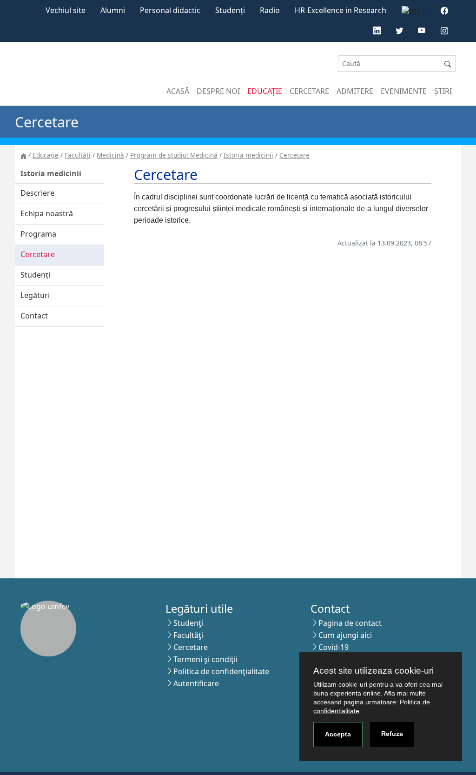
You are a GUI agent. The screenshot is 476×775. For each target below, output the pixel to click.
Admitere (355, 91)
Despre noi (218, 91)
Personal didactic (170, 10)
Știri (443, 91)
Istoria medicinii (248, 155)
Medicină (110, 155)
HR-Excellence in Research (340, 10)
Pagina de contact (350, 623)
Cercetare (309, 91)
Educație (264, 91)
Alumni (112, 10)
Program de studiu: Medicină (174, 155)
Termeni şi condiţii (205, 659)
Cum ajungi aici (345, 635)
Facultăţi (78, 155)
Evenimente (404, 91)
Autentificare (196, 683)
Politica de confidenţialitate (221, 671)
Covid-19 (333, 647)
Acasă (177, 91)
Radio (270, 10)
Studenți (230, 10)
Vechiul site (66, 10)
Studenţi (188, 623)
